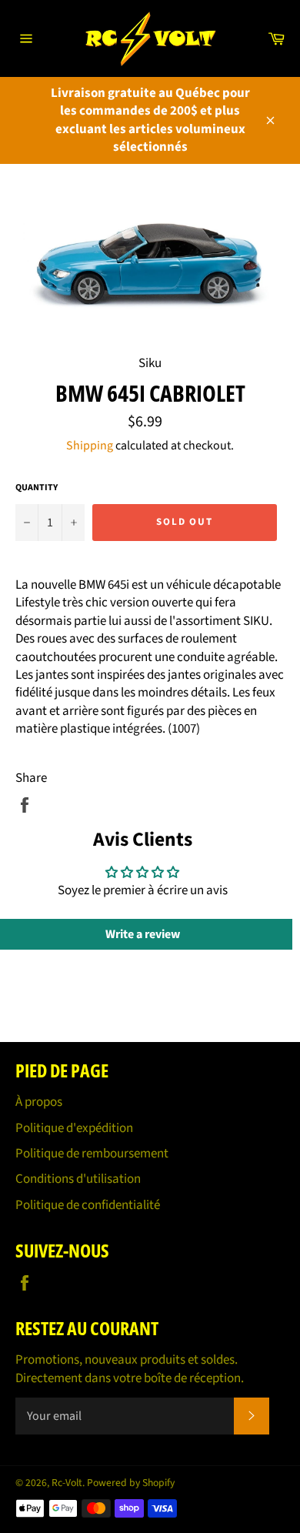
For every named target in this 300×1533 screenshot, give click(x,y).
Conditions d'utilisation (78, 1179)
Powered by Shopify (131, 1482)
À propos (38, 1102)
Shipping (89, 445)
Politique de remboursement (91, 1153)
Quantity (36, 488)
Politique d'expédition (74, 1128)
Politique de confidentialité (87, 1205)
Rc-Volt (67, 1482)
